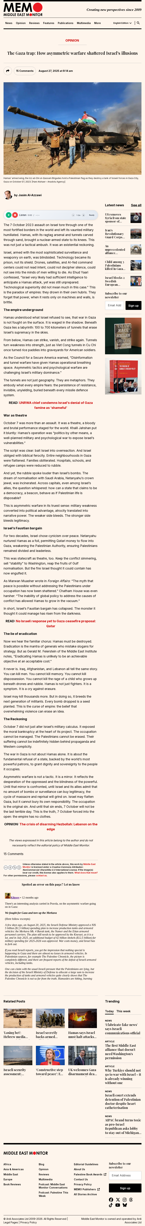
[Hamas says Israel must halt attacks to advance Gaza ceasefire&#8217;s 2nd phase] (82, 1018)
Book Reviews (12, 1184)
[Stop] (15, 215)
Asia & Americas (14, 1169)
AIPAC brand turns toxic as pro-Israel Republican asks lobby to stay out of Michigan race (123, 1126)
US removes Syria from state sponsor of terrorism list (115, 218)
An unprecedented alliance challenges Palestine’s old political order (115, 249)
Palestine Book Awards (88, 1174)
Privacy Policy (83, 1184)
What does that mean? (86, 872)
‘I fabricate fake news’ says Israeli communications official (122, 1029)
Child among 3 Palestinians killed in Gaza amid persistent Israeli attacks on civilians (116, 265)
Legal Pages (11, 1222)
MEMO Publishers (85, 1189)
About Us (79, 1169)
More (97, 23)
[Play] (8, 215)
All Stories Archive (85, 1194)
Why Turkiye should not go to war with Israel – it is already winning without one (123, 1076)
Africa (7, 1164)
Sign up (133, 305)
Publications (65, 23)
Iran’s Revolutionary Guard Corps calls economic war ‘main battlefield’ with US (115, 233)
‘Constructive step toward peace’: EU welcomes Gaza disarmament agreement (49, 1072)
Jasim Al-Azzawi (30, 195)
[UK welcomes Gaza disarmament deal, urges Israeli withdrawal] (82, 1055)
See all (136, 205)
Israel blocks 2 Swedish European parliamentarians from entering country (116, 281)
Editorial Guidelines (86, 1164)
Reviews (34, 23)
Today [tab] (109, 1011)
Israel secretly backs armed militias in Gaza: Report (47, 1035)
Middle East (11, 1174)
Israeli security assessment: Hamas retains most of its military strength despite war (17, 1072)
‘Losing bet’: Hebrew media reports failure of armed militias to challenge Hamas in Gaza (17, 1035)
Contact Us (81, 1179)
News (8, 23)
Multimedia (84, 23)
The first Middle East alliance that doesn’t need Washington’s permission (120, 1052)
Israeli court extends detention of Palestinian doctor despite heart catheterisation (123, 1101)
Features (48, 23)
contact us (41, 875)
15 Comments (25, 70)
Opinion (21, 23)
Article (110, 1041)
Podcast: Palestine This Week (53, 1194)
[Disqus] (51, 935)
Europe (8, 1179)
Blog (41, 1164)
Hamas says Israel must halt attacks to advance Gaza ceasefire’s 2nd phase (81, 1035)
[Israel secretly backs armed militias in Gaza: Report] (50, 1018)
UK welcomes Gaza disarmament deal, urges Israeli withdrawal (82, 1072)
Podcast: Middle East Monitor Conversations (53, 1186)
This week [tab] (123, 1011)
